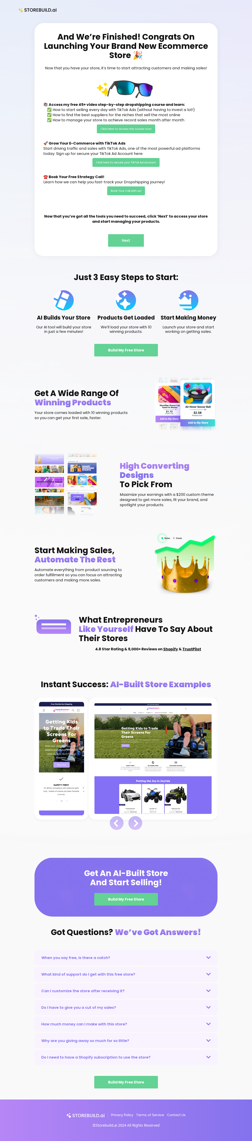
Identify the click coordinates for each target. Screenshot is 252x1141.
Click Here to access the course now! (126, 129)
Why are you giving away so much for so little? (85, 1040)
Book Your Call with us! (126, 191)
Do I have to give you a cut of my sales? (78, 1007)
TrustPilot (191, 649)
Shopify (170, 649)
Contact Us (176, 1115)
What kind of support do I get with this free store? (88, 974)
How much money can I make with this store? (84, 1024)
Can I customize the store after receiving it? (83, 990)
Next (126, 240)
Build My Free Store (126, 350)
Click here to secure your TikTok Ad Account (126, 162)
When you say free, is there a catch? (75, 957)
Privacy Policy (122, 1115)
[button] (117, 823)
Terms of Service (150, 1115)
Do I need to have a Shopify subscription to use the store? (96, 1057)
